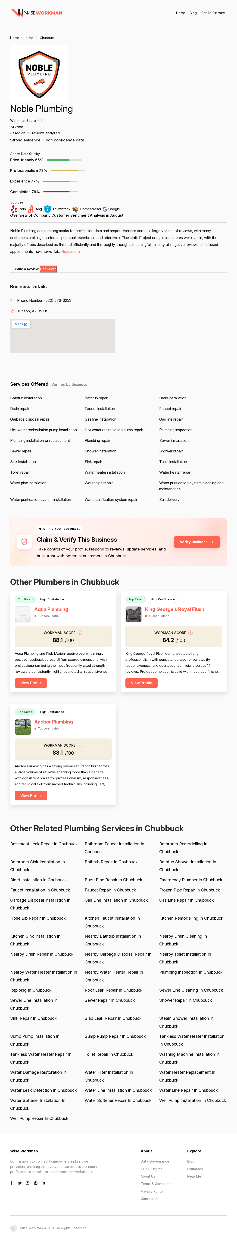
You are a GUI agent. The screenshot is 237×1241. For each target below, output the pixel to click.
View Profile (31, 683)
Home (180, 13)
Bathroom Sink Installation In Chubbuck (37, 865)
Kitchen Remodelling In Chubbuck (191, 918)
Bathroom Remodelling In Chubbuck (183, 847)
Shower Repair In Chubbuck (185, 1000)
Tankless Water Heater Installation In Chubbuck (192, 1040)
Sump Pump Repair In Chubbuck (115, 1036)
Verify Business (194, 542)
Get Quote (48, 269)
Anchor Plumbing (53, 722)
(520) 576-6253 (58, 300)
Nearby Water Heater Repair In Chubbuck (114, 976)
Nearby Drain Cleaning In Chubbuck (183, 940)
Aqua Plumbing (51, 609)
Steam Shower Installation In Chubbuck (186, 1022)
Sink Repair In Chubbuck (33, 1018)
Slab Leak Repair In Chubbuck (113, 1018)
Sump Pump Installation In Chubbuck (34, 1040)
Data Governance (155, 1161)
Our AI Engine (151, 1169)
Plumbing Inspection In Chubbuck (191, 972)
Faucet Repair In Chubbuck (110, 890)
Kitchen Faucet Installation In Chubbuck (112, 922)
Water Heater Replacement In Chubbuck (187, 1076)
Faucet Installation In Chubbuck (40, 890)
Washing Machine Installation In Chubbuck (189, 1058)
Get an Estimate (213, 13)
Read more (71, 251)
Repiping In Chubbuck (31, 990)
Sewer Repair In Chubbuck (110, 1000)
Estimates (195, 1169)
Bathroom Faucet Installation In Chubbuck (114, 847)
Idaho (29, 38)
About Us (148, 1176)
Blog (193, 13)
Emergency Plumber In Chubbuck (190, 879)
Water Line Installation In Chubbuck (118, 1090)
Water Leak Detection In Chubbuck (43, 1090)
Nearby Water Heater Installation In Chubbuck (43, 976)
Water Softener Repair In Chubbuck (118, 1100)
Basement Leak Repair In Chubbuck (44, 843)
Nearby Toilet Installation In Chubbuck (185, 958)
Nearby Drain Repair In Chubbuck (42, 954)
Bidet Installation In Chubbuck (38, 879)
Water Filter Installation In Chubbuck (109, 1076)
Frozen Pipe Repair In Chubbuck (189, 890)
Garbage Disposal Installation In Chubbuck (40, 904)
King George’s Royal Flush (174, 609)
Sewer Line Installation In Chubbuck (34, 1004)
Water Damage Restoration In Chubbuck (38, 1076)
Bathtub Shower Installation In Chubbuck (187, 865)
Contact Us (150, 1199)
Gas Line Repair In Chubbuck (186, 900)
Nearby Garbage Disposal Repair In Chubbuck (118, 958)
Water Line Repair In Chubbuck (188, 1090)
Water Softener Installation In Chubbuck (37, 1104)
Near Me (194, 1176)
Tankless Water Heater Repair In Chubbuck (41, 1058)
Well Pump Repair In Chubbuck (39, 1118)
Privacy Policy (152, 1191)
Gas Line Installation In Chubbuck (116, 900)
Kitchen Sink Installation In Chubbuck (35, 940)
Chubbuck (48, 38)
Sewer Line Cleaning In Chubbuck (191, 990)
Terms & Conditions (156, 1184)
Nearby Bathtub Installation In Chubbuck (113, 940)
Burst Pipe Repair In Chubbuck (113, 879)
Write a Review (27, 269)
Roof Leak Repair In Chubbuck (114, 990)
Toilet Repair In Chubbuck (109, 1054)
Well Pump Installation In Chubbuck (192, 1100)
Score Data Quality (25, 154)
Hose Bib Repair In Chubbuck (38, 918)
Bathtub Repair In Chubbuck (111, 861)
